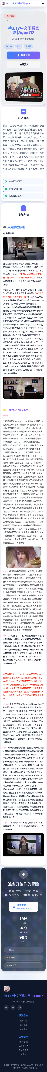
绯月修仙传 (23, 1046)
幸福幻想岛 (23, 1050)
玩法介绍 (23, 1020)
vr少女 (23, 1054)
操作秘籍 (23, 1024)
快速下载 (23, 1029)
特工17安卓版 (23, 1042)
